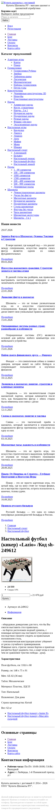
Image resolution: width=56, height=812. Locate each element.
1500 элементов (22, 178)
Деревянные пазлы (24, 186)
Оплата (11, 42)
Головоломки (14, 68)
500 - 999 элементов (24, 184)
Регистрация (14, 28)
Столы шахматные (23, 206)
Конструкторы (15, 90)
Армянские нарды (23, 104)
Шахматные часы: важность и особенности (25, 444)
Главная (11, 34)
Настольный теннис (24, 158)
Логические (20, 79)
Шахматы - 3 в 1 (22, 218)
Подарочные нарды (24, 116)
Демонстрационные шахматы (29, 192)
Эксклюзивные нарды (25, 124)
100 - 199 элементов (24, 172)
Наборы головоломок (25, 85)
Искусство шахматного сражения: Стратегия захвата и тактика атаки (26, 269)
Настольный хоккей (24, 164)
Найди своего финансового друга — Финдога (26, 355)
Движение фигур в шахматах (17, 297)
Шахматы (12, 189)
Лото (16, 138)
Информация (14, 612)
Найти (5, 20)
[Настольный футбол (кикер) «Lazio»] (16, 581)
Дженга (18, 133)
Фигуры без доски (23, 209)
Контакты (12, 45)
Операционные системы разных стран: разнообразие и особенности (23, 327)
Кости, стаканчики (24, 107)
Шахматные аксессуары (26, 215)
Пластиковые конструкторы (28, 99)
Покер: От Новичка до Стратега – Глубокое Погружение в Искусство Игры (25, 475)
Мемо (17, 144)
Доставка (12, 39)
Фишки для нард (22, 121)
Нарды (11, 102)
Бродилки (19, 130)
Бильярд (18, 155)
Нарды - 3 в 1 (21, 110)
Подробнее (7, 259)
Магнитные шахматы (25, 198)
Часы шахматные (23, 212)
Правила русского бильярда (17, 505)
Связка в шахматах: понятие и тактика (23, 416)
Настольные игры (16, 127)
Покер (17, 65)
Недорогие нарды (23, 113)
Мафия (17, 141)
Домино (18, 136)
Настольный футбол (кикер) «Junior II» (28, 713)
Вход (10, 26)
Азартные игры (15, 59)
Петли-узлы (20, 87)
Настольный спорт (17, 150)
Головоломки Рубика (25, 70)
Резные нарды (21, 119)
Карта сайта (13, 48)
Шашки (18, 147)
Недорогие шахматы (24, 201)
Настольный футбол (24, 161)
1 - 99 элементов (22, 169)
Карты (17, 62)
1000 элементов (22, 175)
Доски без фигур (22, 195)
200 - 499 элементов (24, 181)
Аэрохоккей (20, 152)
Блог (9, 37)
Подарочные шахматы (25, 203)
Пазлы (10, 167)
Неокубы (18, 96)
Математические (22, 82)
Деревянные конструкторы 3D (30, 93)
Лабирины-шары (23, 76)
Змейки (18, 73)
